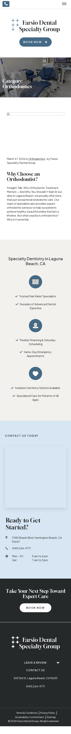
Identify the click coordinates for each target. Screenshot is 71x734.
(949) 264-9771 (35, 686)
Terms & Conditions (27, 712)
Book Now (32, 42)
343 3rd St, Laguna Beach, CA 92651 (36, 678)
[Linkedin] (43, 696)
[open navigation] (64, 3)
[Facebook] (28, 696)
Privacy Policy (47, 712)
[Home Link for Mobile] (35, 25)
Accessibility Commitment (29, 717)
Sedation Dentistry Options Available (37, 388)
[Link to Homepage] (35, 643)
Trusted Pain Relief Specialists (37, 296)
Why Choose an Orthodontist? (23, 176)
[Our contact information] (5, 4)
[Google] (20, 696)
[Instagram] (35, 696)
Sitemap (51, 717)
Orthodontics (36, 159)
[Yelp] (51, 696)
